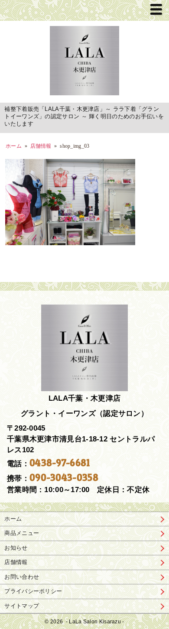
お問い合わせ (21, 577)
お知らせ (15, 548)
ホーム (14, 146)
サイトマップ (21, 606)
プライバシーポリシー (33, 591)
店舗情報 (15, 562)
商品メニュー (21, 533)
